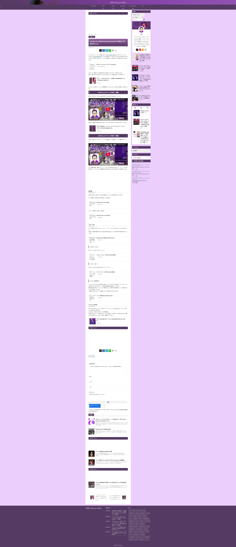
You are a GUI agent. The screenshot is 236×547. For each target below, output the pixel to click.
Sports (130, 534)
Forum (103, 8)
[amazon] (143, 50)
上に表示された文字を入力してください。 (97, 394)
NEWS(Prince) (146, 518)
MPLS (141, 518)
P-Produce (131, 523)
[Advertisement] (108, 23)
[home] (145, 50)
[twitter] (100, 50)
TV (142, 536)
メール (91, 381)
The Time (138, 536)
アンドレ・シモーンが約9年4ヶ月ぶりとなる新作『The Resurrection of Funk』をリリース (144, 88)
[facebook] (103, 50)
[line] (109, 50)
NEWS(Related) (92, 356)
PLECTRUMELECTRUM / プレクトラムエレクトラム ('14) (141, 178)
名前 (90, 376)
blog (113, 8)
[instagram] (140, 50)
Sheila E (135, 531)
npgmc (141, 521)
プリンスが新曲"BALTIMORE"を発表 (104, 451)
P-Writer (136, 523)
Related (113, 5)
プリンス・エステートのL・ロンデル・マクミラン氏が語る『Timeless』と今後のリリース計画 (144, 67)
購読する (136, 104)
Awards (137, 513)
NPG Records (147, 521)
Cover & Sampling (132, 5)
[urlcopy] (116, 50)
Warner (136, 539)
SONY (147, 531)
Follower (144, 515)
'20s (137, 510)
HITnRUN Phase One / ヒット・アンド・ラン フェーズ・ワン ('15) (141, 172)
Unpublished (147, 536)
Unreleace (131, 539)
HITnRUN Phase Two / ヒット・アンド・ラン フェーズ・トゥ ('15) (141, 165)
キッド (134, 169)
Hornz (130, 518)
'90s (144, 510)
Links (133, 8)
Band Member (142, 513)
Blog (90, 355)
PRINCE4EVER (131, 529)
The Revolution (132, 536)
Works (103, 5)
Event (123, 8)
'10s (133, 510)
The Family (142, 534)
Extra (143, 5)
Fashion (139, 515)
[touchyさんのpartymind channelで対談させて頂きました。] (106, 50)
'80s (140, 510)
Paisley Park (142, 523)
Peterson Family (142, 526)
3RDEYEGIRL (131, 513)
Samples (130, 531)
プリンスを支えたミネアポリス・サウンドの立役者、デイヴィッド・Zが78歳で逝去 (144, 97)
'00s (130, 510)
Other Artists (123, 5)
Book (148, 513)
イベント (146, 539)
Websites (141, 539)
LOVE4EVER (135, 518)
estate (135, 515)
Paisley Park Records (133, 526)
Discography (93, 5)
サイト (90, 387)
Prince (148, 526)
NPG (137, 521)
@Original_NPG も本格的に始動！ (103, 429)
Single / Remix (141, 531)
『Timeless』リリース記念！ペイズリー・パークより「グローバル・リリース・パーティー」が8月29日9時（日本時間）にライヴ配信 (145, 77)
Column (93, 355)
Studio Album (136, 534)
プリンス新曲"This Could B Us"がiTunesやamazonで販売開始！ (110, 460)
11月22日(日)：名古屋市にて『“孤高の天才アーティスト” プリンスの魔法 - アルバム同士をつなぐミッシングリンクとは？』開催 (144, 57)
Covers (130, 515)
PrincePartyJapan (139, 529)
